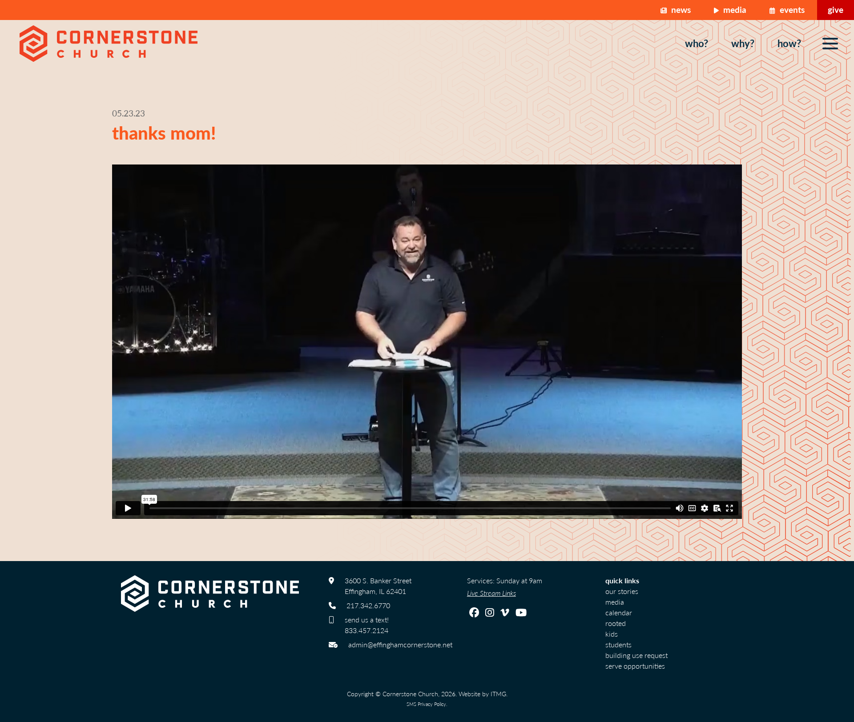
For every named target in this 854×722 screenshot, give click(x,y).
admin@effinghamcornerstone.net (400, 644)
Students (618, 644)
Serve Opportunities (635, 666)
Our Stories (621, 591)
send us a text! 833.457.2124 (367, 624)
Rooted (615, 623)
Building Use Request (636, 655)
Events (791, 10)
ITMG (498, 693)
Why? (742, 43)
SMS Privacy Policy (426, 703)
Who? (696, 43)
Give (835, 10)
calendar (618, 612)
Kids (611, 634)
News (680, 10)
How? (789, 43)
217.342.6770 (368, 605)
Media (733, 10)
